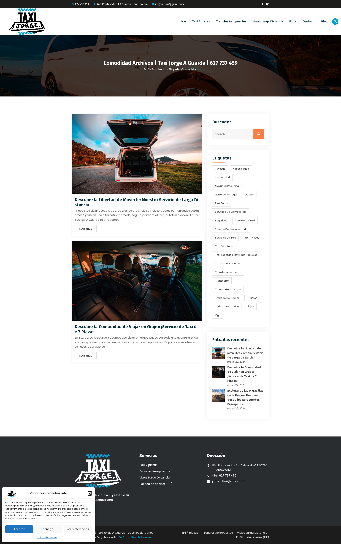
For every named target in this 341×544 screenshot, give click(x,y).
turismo (252, 298)
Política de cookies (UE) (155, 484)
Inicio (182, 21)
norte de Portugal (226, 194)
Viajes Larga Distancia (268, 21)
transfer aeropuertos (228, 272)
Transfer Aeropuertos (231, 21)
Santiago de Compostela (230, 212)
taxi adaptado (224, 246)
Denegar (49, 529)
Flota (292, 21)
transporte (222, 281)
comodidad (222, 177)
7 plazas (220, 169)
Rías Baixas (221, 203)
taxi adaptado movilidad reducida (236, 255)
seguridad (221, 220)
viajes (250, 306)
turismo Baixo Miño (227, 306)
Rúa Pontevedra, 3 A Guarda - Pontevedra (122, 4)
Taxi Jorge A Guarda (227, 263)
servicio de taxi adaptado (231, 229)
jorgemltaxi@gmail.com (169, 4)
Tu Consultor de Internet (135, 537)
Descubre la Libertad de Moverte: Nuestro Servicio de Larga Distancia (245, 353)
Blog (324, 21)
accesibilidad (241, 169)
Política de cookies (47, 537)
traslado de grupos (227, 298)
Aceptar (19, 529)
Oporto (249, 194)
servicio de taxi (245, 220)
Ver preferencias (78, 529)
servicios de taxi (225, 237)
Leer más (85, 229)
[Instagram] (267, 4)
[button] (90, 493)
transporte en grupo (228, 289)
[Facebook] (262, 4)
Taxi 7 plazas (201, 21)
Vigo (217, 315)
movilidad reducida (227, 186)
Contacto (308, 21)
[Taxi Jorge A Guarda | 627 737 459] (43, 21)
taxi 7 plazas (251, 237)
